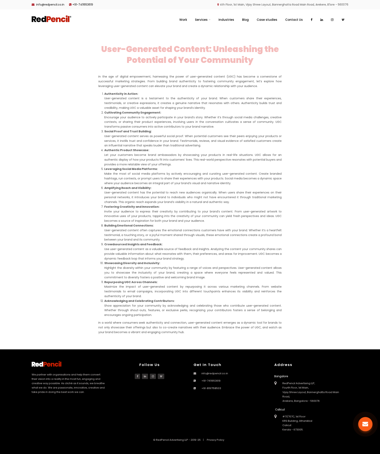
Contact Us (294, 20)
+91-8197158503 (211, 388)
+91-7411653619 (82, 5)
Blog (245, 20)
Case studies (267, 20)
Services (201, 20)
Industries (226, 20)
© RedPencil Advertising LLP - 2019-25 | (178, 440)
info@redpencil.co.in (49, 5)
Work (183, 20)
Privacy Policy (215, 440)
